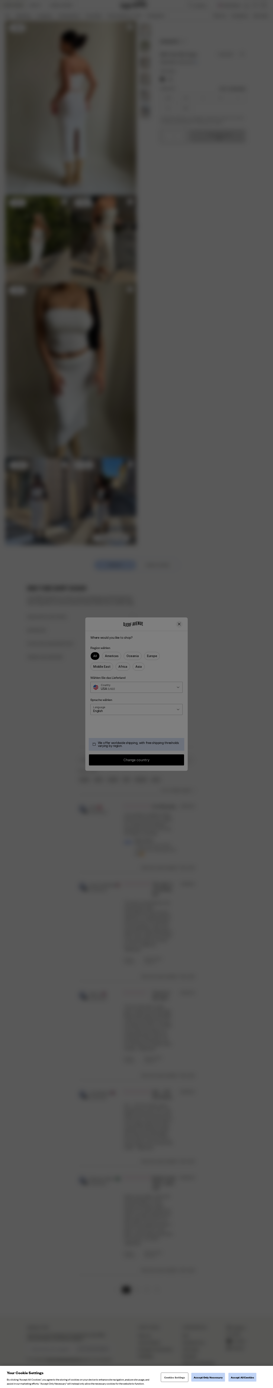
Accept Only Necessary (208, 1377)
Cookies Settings (174, 1377)
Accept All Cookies (242, 1377)
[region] (136, 1377)
